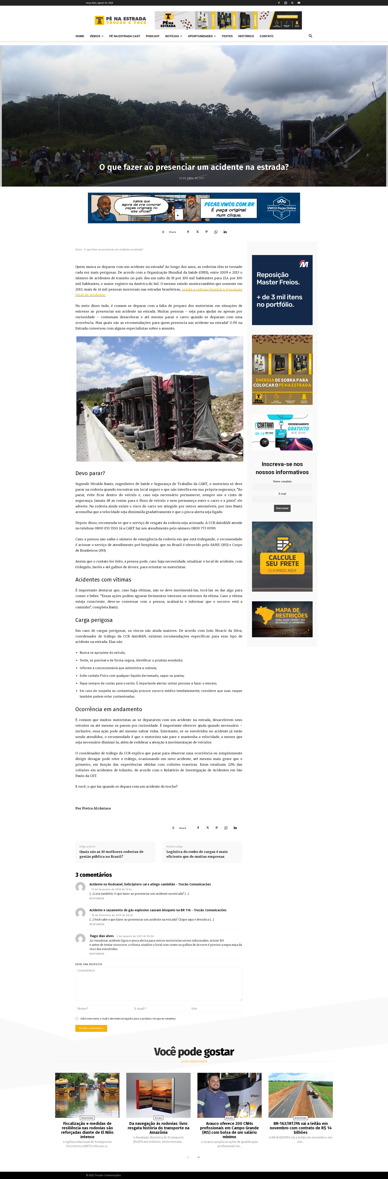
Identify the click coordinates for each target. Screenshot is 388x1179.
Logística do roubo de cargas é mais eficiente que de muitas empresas (197, 854)
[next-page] (198, 1157)
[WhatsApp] (216, 232)
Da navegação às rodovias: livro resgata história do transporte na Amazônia (158, 1128)
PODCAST (153, 36)
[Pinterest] (206, 232)
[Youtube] (299, 3)
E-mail (282, 493)
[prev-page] (189, 1157)
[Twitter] (292, 3)
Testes (227, 36)
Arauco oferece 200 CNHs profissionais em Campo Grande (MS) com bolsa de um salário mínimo (229, 1130)
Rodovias (199, 157)
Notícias (172, 36)
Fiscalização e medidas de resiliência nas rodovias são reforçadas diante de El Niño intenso (87, 1130)
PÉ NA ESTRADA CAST (124, 36)
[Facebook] (279, 3)
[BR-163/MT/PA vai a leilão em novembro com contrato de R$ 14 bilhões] (301, 1095)
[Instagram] (286, 3)
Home (80, 36)
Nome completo (282, 481)
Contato (266, 36)
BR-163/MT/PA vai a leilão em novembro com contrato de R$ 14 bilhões (301, 1128)
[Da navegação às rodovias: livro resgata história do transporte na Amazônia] (158, 1095)
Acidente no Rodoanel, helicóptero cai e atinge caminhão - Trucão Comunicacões (150, 884)
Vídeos (95, 36)
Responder (97, 898)
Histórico (246, 36)
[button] (310, 36)
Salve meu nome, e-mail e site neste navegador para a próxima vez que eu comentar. (128, 1018)
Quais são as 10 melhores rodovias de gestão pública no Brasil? (111, 854)
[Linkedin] (225, 232)
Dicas (185, 157)
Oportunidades (200, 36)
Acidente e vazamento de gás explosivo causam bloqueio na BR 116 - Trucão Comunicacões (158, 910)
